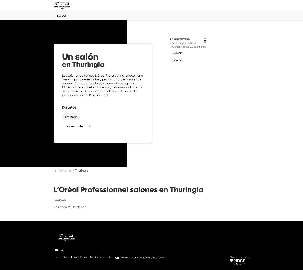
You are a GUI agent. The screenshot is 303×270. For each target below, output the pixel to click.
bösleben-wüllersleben (70, 207)
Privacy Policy (79, 257)
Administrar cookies (101, 257)
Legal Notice (61, 257)
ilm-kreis (71, 117)
